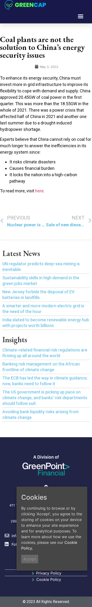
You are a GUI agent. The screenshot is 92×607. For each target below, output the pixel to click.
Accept (29, 559)
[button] (80, 16)
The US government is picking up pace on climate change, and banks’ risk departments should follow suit (44, 397)
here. (40, 190)
